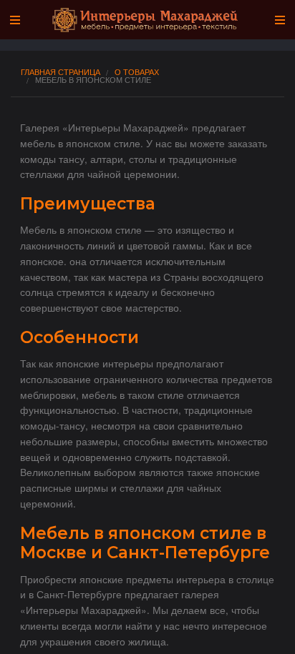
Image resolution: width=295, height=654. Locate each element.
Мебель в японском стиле (93, 80)
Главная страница (60, 72)
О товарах (137, 72)
